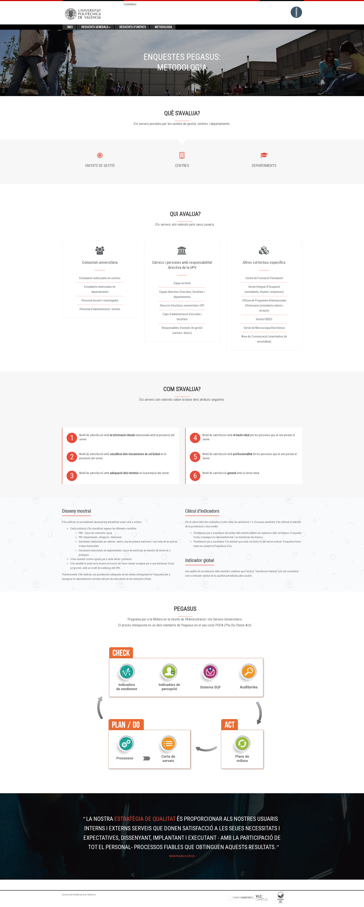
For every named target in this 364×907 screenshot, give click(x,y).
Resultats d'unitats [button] (132, 27)
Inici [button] (70, 27)
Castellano (130, 4)
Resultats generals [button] (95, 27)
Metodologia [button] (163, 27)
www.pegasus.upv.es (182, 856)
